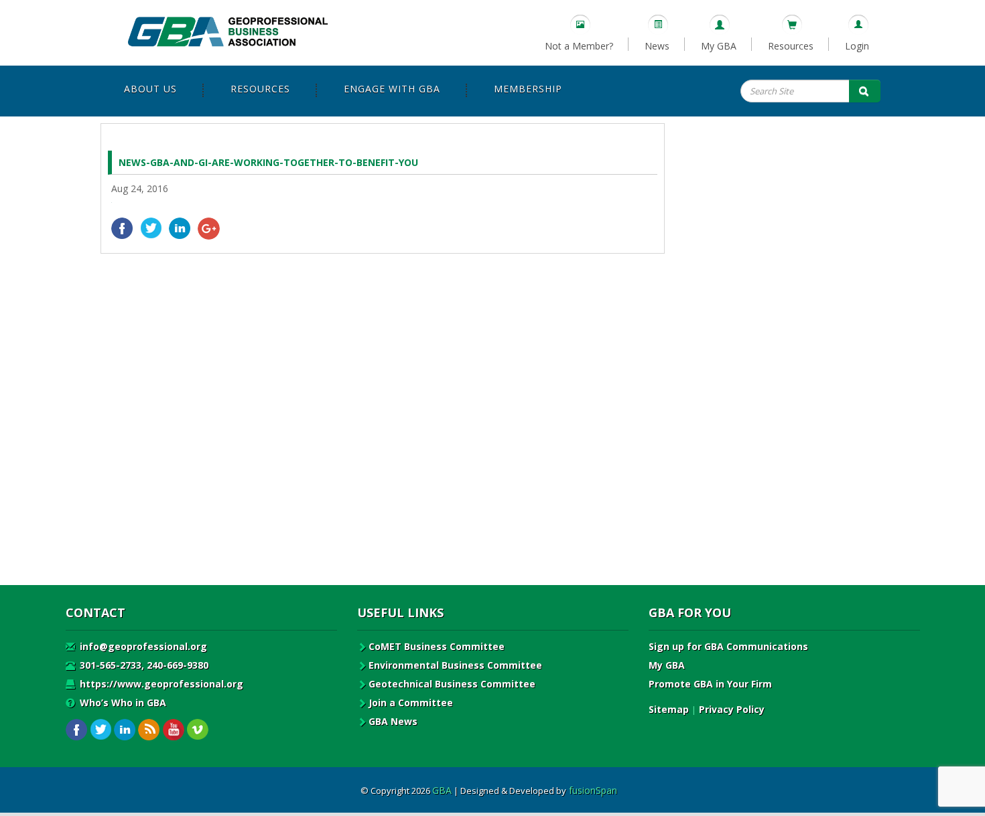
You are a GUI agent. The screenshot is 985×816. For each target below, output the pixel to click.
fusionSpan (593, 790)
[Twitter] (151, 229)
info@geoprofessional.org (142, 646)
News (657, 45)
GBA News (393, 721)
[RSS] (149, 730)
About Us (150, 88)
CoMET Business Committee (437, 646)
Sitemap (669, 709)
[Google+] (209, 229)
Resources (790, 45)
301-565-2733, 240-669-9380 (142, 665)
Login (857, 45)
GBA (442, 790)
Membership (528, 88)
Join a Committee (411, 702)
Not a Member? (579, 45)
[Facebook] (122, 229)
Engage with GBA (392, 88)
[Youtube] (173, 730)
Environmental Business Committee (455, 665)
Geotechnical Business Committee (452, 683)
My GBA (718, 45)
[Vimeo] (197, 730)
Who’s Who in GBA (121, 702)
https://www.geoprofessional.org (160, 683)
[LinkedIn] (180, 229)
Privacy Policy (732, 709)
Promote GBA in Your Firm (710, 683)
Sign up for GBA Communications (728, 646)
